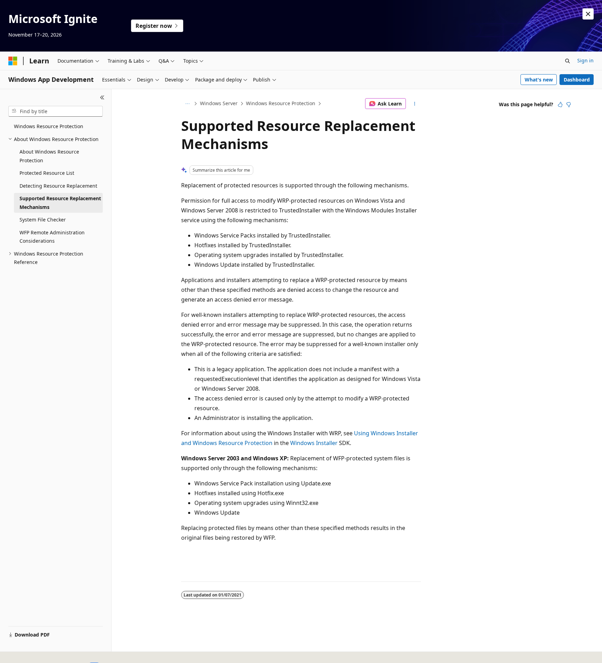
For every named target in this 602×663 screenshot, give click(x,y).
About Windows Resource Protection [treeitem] (49, 156)
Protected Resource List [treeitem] (47, 173)
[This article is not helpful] (568, 104)
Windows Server (219, 103)
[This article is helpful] (560, 104)
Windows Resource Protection (280, 103)
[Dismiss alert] (588, 14)
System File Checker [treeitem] (43, 219)
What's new (539, 79)
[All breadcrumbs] (187, 103)
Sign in (585, 60)
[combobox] (55, 111)
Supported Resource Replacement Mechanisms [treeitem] (60, 202)
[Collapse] (102, 97)
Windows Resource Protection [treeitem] (48, 126)
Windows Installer (314, 443)
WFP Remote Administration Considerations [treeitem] (52, 236)
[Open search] (567, 61)
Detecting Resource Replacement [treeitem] (58, 185)
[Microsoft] (12, 60)
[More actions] (415, 103)
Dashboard (577, 79)
